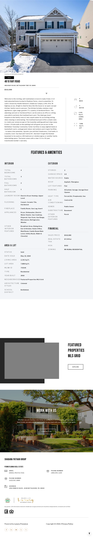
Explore (75, 367)
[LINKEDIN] (11, 530)
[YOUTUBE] (16, 530)
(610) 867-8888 (14, 480)
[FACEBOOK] (6, 530)
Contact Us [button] (46, 431)
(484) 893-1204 (56, 472)
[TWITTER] (26, 530)
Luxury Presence (21, 524)
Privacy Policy (67, 524)
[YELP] (21, 530)
